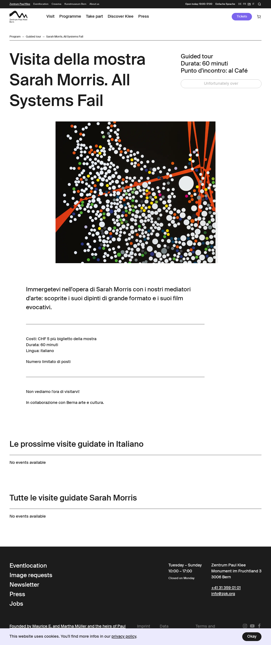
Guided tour (33, 36)
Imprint (143, 627)
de (239, 4)
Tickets (242, 16)
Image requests (31, 576)
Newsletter (24, 585)
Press (143, 17)
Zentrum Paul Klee (20, 4)
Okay (252, 637)
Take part (94, 17)
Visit (50, 17)
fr (244, 4)
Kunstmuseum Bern (75, 4)
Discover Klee (121, 17)
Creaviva (56, 4)
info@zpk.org (223, 594)
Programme (70, 17)
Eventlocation (40, 4)
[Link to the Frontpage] (18, 17)
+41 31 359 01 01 (226, 588)
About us (94, 4)
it (253, 4)
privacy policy (123, 637)
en (249, 4)
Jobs (16, 604)
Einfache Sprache (225, 4)
